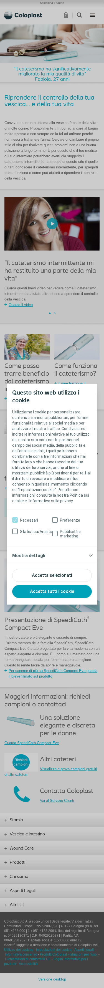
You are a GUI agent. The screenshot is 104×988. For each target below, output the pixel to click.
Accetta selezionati (52, 575)
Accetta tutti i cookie (52, 591)
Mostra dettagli (28, 555)
